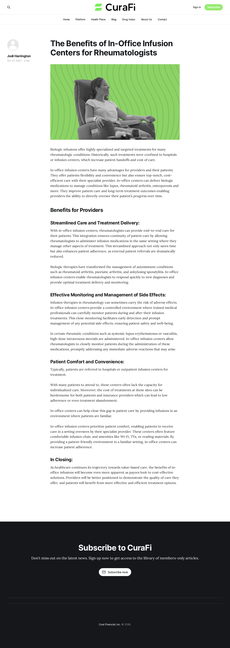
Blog (114, 19)
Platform (80, 19)
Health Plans (98, 19)
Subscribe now (118, 572)
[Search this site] (9, 7)
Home (66, 19)
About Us (146, 19)
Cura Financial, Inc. (110, 624)
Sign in (197, 7)
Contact (162, 19)
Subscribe (213, 7)
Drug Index (128, 19)
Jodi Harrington (19, 56)
